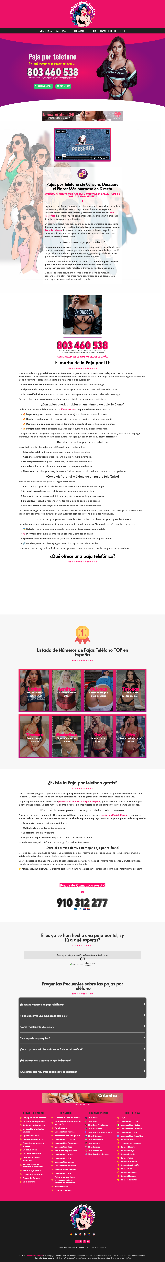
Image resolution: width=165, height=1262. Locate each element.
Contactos (79, 31)
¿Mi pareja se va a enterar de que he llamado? (46, 1060)
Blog (122, 31)
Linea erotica (46, 31)
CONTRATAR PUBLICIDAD (82, 1104)
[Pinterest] (88, 1241)
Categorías (61, 31)
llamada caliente (53, 230)
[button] (82, 1004)
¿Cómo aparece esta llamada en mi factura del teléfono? (51, 1049)
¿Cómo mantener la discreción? (37, 1026)
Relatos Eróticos (108, 31)
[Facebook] (84, 1241)
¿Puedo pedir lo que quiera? (35, 1038)
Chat (93, 31)
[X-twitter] (77, 1241)
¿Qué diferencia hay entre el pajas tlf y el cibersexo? (48, 1071)
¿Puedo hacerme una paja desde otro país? (44, 1015)
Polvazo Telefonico (35, 1255)
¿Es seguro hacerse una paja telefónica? (42, 1004)
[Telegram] (80, 1241)
